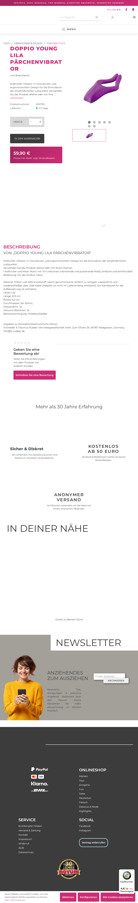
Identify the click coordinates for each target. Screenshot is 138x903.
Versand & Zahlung (30, 830)
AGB (21, 847)
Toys (81, 780)
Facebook (85, 826)
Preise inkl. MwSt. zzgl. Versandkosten (34, 158)
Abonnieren (116, 680)
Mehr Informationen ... (16, 900)
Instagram (85, 830)
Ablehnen (68, 897)
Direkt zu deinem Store (69, 619)
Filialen (114, 9)
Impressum (25, 839)
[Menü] (133, 871)
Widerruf (24, 843)
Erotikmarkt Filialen (30, 826)
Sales (82, 793)
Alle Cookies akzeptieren (118, 897)
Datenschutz (26, 852)
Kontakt (23, 834)
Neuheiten (85, 798)
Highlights (85, 811)
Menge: (18, 121)
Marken (83, 776)
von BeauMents (20, 75)
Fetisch (83, 802)
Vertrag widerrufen (93, 842)
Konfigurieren (88, 897)
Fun (81, 789)
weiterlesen (17, 97)
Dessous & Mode (88, 806)
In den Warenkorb (27, 138)
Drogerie (84, 784)
